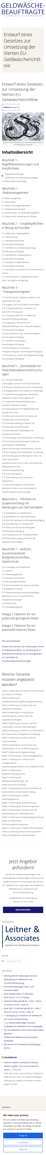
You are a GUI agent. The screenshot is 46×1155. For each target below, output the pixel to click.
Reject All (23, 1149)
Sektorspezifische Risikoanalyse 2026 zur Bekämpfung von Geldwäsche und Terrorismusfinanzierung (21, 979)
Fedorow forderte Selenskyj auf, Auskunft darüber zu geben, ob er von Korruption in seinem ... (21, 1066)
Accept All (23, 1135)
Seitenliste (6, 1107)
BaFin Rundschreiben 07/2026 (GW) (18, 994)
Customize (23, 1142)
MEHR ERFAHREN (23, 910)
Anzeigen (13, 107)
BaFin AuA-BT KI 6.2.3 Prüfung (16, 997)
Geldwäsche (10, 1057)
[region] (23, 1133)
